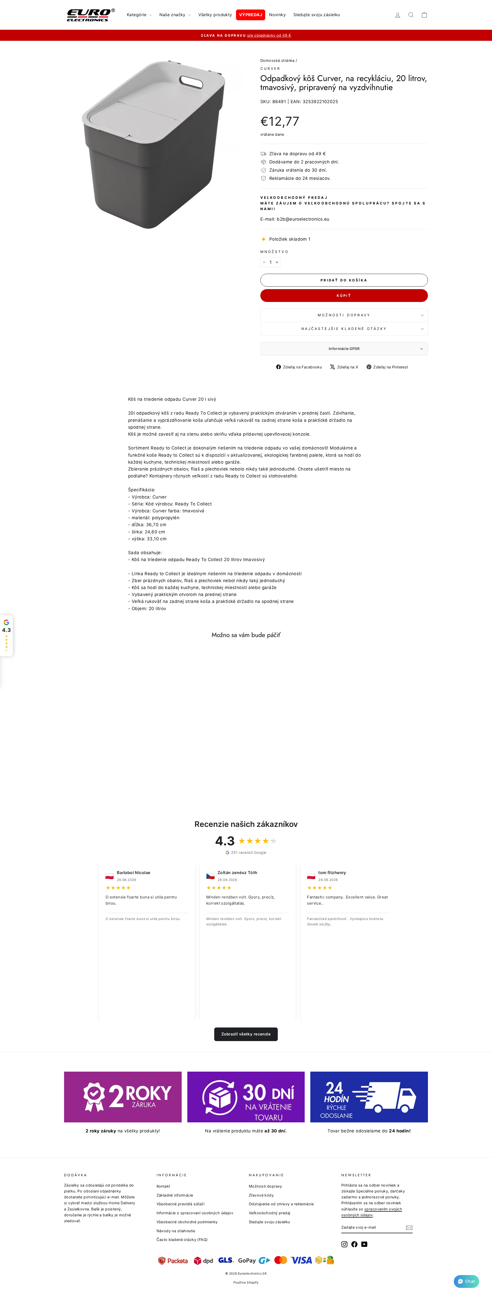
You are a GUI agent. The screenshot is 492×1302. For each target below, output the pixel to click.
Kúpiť (344, 295)
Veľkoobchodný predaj (269, 1213)
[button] (466, 1281)
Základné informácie (175, 1195)
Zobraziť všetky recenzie (246, 1034)
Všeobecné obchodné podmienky (187, 1222)
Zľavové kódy (261, 1195)
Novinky (277, 14)
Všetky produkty (215, 14)
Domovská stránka (277, 60)
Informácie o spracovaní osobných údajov (195, 1213)
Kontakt (163, 1186)
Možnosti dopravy (344, 315)
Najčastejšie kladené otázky (344, 329)
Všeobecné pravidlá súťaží (180, 1204)
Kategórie (137, 14)
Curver (270, 68)
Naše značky (173, 14)
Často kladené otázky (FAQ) (182, 1239)
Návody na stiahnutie (176, 1231)
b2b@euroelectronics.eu (303, 219)
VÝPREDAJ (250, 14)
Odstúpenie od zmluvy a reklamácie (281, 1204)
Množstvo (274, 252)
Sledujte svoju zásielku (316, 14)
